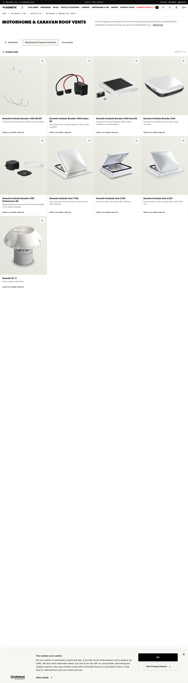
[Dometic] (9, 7)
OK (158, 657)
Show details (42, 677)
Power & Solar (127, 7)
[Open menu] (22, 7)
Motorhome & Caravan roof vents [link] (61, 13)
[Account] (176, 7)
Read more (158, 25)
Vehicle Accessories (70, 7)
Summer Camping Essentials (149, 7)
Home (4, 13)
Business (172, 2)
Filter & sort (12, 52)
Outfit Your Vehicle (94, 2)
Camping (85, 7)
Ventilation (35, 13)
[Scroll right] (157, 7)
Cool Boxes (33, 7)
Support (163, 2)
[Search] (163, 7)
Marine (114, 7)
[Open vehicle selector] (169, 7)
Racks (55, 7)
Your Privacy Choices (156, 666)
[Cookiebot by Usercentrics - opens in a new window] (18, 678)
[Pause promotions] (4, 2)
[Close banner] (184, 654)
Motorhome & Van (100, 7)
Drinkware (45, 7)
